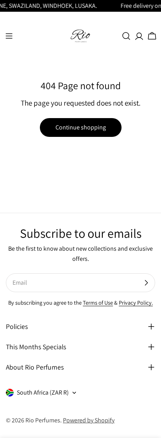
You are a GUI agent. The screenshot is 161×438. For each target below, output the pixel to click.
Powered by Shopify (88, 420)
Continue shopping (80, 127)
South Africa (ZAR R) (43, 392)
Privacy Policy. (136, 302)
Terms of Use (98, 302)
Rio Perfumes (42, 420)
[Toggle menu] (9, 36)
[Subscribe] (146, 283)
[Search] (126, 36)
